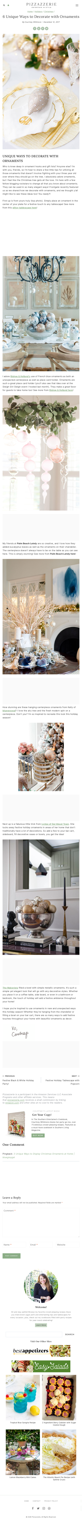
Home (26, 1501)
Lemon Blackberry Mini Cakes (23, 1477)
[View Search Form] (4, 5)
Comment (10, 1210)
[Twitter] (38, 1508)
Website (61, 1244)
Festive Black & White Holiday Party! (18, 1080)
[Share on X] (38, 28)
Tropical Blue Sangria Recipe (23, 1423)
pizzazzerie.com (15, 1100)
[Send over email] (46, 28)
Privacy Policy (51, 1501)
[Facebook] (33, 1508)
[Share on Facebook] (34, 28)
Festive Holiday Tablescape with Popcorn (62, 1080)
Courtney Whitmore (33, 22)
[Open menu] (76, 5)
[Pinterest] (49, 1508)
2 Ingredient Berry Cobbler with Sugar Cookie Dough (59, 1424)
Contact (37, 1501)
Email (34, 1244)
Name (7, 1244)
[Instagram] (44, 1508)
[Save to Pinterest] (42, 28)
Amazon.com (12, 1102)
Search (69, 1334)
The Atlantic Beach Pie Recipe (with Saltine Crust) (59, 1478)
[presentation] (23, 1397)
